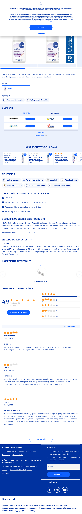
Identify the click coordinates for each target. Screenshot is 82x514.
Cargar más (41, 439)
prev (2, 158)
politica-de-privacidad (27, 451)
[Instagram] (57, 490)
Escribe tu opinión (18, 312)
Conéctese (52, 482)
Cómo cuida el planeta (21, 470)
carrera (4, 470)
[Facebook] (49, 490)
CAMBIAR (41, 33)
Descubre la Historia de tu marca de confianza (19, 466)
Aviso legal (6, 455)
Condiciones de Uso (9, 451)
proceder (58, 474)
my (51, 447)
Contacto (5, 473)
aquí (59, 9)
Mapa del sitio (17, 455)
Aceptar (41, 27)
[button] (25, 154)
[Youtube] (65, 490)
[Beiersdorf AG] (8, 499)
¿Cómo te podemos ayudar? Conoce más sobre (21, 461)
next (79, 158)
